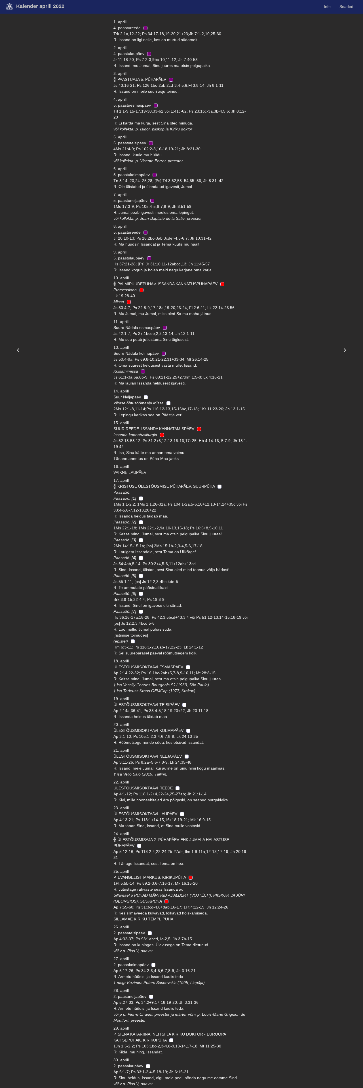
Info (327, 6)
